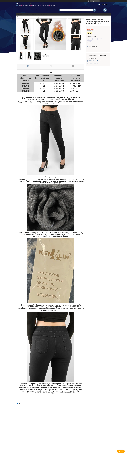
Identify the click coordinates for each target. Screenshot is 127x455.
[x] (19, 403)
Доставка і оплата (43, 14)
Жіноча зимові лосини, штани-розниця (50, 17)
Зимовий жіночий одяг (34, 17)
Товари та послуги (23, 17)
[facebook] (17, 403)
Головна (20, 14)
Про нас (34, 14)
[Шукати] (94, 10)
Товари (26, 14)
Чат (122, 451)
